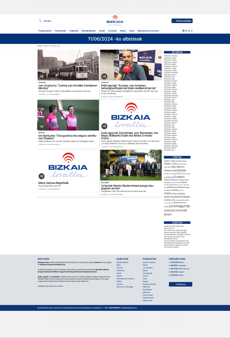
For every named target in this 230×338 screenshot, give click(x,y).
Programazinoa (45, 31)
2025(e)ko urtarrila (170, 93)
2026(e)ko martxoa (170, 66)
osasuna (178, 200)
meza (167, 193)
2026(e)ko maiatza (170, 62)
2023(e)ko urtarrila (170, 144)
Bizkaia (177, 262)
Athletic (184, 161)
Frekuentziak (60, 31)
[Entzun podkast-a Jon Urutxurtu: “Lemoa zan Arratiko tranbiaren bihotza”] (41, 76)
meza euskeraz (172, 196)
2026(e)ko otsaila (170, 68)
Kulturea (180, 187)
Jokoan (145, 276)
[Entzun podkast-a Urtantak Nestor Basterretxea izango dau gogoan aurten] (104, 176)
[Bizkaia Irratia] (115, 20)
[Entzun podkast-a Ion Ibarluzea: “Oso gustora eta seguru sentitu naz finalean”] (41, 126)
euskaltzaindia (169, 177)
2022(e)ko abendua (171, 146)
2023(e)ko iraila (169, 127)
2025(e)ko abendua (171, 72)
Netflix (173, 200)
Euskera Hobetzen (170, 180)
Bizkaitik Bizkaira (89, 31)
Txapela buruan (148, 297)
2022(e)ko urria (169, 150)
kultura (174, 187)
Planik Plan (146, 287)
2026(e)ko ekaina (170, 60)
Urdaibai (177, 275)
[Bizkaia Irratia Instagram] (186, 31)
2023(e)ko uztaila (170, 131)
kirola (169, 187)
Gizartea (119, 268)
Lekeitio (174, 190)
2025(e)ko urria (169, 77)
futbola (184, 182)
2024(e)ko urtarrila (170, 118)
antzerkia (178, 161)
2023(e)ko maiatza (170, 135)
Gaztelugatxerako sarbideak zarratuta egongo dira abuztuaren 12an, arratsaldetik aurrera (177, 236)
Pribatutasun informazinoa (72, 308)
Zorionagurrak (147, 273)
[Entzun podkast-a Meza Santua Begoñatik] (41, 176)
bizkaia (181, 170)
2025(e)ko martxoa (170, 89)
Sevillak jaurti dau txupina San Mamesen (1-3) (174, 227)
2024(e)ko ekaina (170, 108)
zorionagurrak (179, 206)
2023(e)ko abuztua (170, 129)
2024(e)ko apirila (169, 112)
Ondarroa (177, 272)
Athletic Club (170, 163)
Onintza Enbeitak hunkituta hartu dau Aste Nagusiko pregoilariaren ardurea (176, 242)
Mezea (145, 270)
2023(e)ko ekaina (170, 133)
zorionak (169, 210)
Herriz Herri (173, 185)
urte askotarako (168, 203)
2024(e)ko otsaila (170, 116)
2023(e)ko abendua (171, 121)
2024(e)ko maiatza (170, 110)
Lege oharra (58, 308)
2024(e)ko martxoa (170, 114)
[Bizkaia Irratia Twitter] (189, 31)
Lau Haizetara (147, 268)
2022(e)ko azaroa (170, 148)
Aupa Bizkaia (147, 289)
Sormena (119, 284)
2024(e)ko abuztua (170, 104)
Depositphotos (50, 286)
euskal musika (186, 174)
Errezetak (112, 31)
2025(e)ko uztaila (170, 83)
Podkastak (73, 31)
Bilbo (174, 166)
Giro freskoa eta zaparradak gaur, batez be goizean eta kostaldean (175, 231)
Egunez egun (147, 300)
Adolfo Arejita (169, 161)
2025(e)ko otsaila (170, 91)
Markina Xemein (180, 269)
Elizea (131, 31)
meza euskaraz (178, 193)
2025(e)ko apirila (169, 87)
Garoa (145, 278)
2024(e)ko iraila (169, 102)
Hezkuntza (120, 270)
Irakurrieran (180, 185)
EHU (179, 173)
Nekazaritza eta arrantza (148, 31)
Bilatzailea (47, 21)
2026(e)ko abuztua (170, 56)
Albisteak (122, 258)
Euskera (179, 177)
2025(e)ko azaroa (170, 75)
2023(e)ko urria (169, 125)
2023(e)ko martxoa (170, 139)
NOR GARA (43, 258)
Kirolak (102, 31)
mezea (186, 196)
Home (39, 46)
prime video (185, 200)
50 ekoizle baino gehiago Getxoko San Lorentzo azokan (176, 246)
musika (167, 199)
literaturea (181, 190)
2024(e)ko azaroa (170, 98)
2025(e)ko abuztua (170, 81)
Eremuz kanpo (148, 295)
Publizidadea (181, 284)
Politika (118, 281)
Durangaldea (178, 265)
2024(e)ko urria (169, 100)
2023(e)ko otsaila (170, 142)
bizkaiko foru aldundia (170, 174)
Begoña (179, 164)
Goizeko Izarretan (149, 262)
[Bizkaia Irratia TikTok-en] (192, 31)
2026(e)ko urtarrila (170, 70)
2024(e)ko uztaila (170, 106)
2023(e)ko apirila (169, 137)
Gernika (166, 185)
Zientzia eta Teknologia (124, 287)
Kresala (145, 281)
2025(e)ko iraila (169, 79)
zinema (180, 202)
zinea (175, 202)
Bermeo (183, 164)
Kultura (123, 31)
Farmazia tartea (175, 182)
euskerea (181, 180)
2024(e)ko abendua (171, 96)
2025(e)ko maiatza (170, 85)
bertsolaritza (167, 167)
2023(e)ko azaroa (170, 123)
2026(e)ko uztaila (170, 58)
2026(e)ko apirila (169, 64)
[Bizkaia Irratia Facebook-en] (183, 31)
